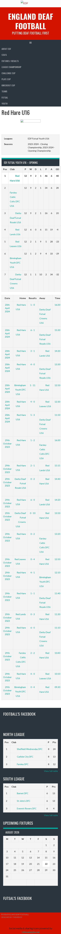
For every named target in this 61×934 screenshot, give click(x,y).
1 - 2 (32, 440)
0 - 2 (32, 479)
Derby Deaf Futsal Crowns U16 (45, 316)
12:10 (57, 572)
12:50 (57, 385)
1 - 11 (32, 385)
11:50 (57, 415)
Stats (4, 54)
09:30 (57, 687)
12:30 (57, 401)
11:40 (57, 593)
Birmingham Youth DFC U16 (20, 389)
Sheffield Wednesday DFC (30, 749)
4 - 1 (32, 572)
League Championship (11, 67)
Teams (4, 91)
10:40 (57, 653)
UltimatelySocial (30, 932)
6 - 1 (32, 330)
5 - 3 (32, 415)
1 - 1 (32, 593)
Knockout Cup (8, 85)
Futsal (5, 97)
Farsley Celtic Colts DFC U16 (15, 199)
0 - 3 (32, 614)
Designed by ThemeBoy (11, 917)
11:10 (57, 627)
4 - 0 (32, 364)
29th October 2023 (7, 443)
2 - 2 (32, 653)
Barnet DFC (22, 793)
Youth (5, 103)
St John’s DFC (23, 801)
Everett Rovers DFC (26, 808)
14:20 (57, 499)
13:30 (57, 364)
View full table (51, 771)
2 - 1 (32, 465)
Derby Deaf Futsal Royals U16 (15, 217)
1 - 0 (32, 304)
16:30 (57, 304)
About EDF (6, 48)
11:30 (57, 614)
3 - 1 (32, 351)
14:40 (57, 479)
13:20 (57, 534)
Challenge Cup (8, 73)
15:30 (57, 330)
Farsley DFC (22, 764)
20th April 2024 (7, 308)
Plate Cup (6, 79)
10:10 (57, 673)
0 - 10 (32, 513)
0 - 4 (32, 559)
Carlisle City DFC (25, 756)
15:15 (57, 465)
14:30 (57, 351)
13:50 (57, 513)
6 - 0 (32, 499)
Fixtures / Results (10, 61)
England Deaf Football (30, 21)
